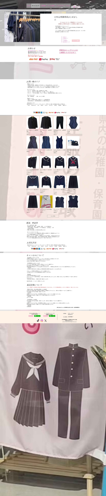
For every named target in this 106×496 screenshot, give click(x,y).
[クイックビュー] (33, 122)
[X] (45, 320)
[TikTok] (38, 320)
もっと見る (53, 216)
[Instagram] (41, 320)
